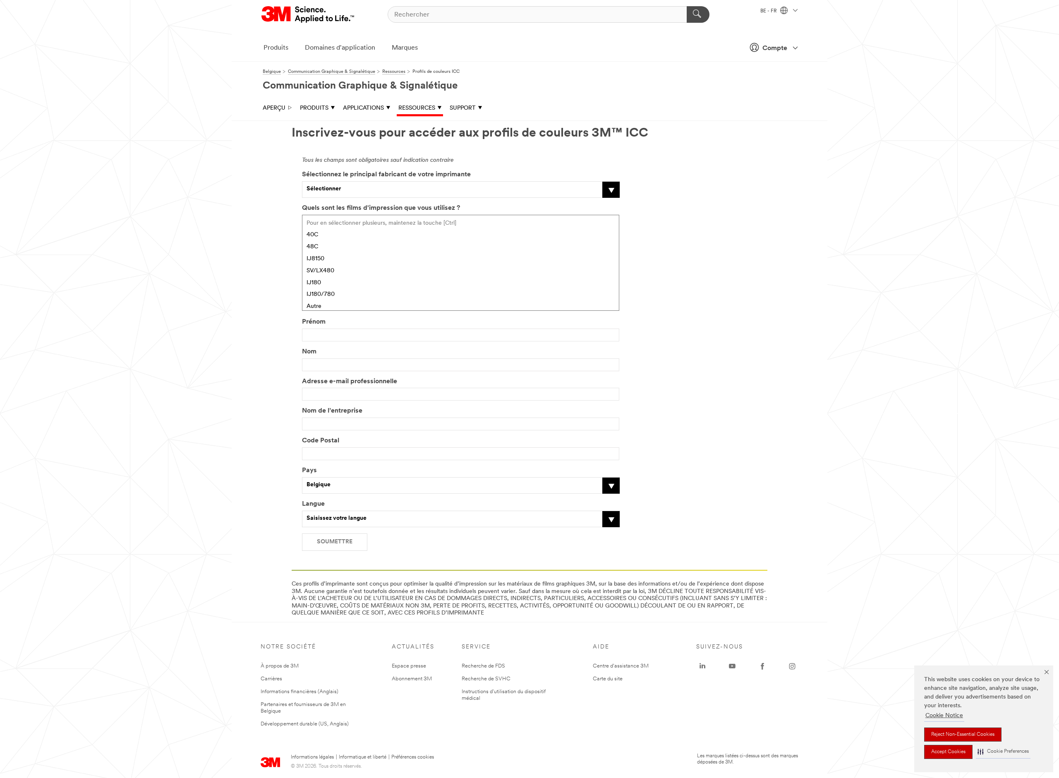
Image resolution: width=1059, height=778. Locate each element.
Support (463, 108)
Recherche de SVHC (486, 679)
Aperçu (274, 108)
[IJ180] (460, 283)
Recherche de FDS (483, 666)
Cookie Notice (944, 716)
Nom (309, 351)
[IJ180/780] (460, 295)
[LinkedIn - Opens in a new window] (702, 666)
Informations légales (312, 757)
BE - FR (769, 11)
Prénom (314, 322)
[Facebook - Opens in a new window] (762, 666)
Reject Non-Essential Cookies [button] (962, 734)
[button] (1003, 752)
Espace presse (409, 666)
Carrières (271, 679)
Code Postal (320, 440)
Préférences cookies (412, 757)
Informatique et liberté (362, 757)
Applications (363, 108)
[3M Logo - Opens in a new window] (308, 14)
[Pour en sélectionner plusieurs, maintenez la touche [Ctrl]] (460, 224)
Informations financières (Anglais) (299, 691)
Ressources (416, 108)
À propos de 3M (280, 666)
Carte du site (608, 679)
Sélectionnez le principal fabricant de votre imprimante (386, 174)
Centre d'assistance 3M (621, 666)
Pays (309, 470)
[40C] (460, 235)
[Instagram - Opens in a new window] (792, 666)
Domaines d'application (340, 48)
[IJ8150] (460, 259)
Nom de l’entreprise (332, 411)
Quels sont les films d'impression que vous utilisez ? (381, 208)
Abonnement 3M (412, 679)
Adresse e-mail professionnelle (349, 381)
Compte (775, 48)
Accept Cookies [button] (948, 751)
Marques (405, 48)
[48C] (460, 247)
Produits (276, 48)
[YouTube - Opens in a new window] (732, 666)
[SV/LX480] (460, 271)
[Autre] (460, 307)
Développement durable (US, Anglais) (305, 724)
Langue (313, 504)
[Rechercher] (698, 14)
